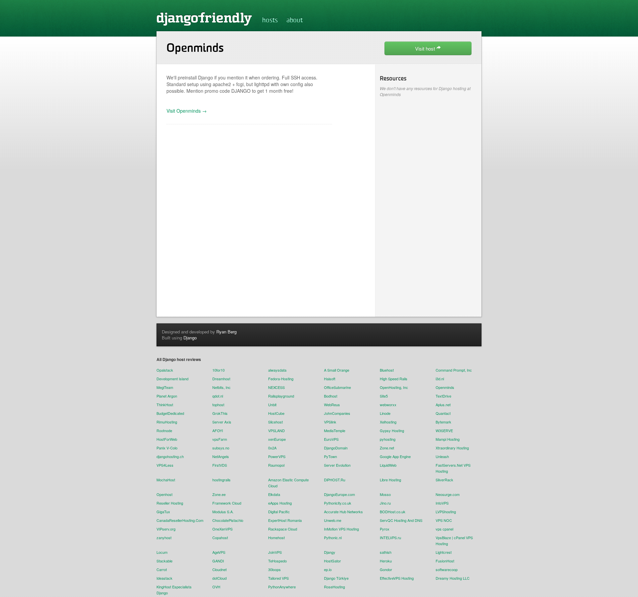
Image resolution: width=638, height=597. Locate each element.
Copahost (220, 537)
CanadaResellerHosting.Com (179, 520)
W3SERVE (444, 430)
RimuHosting (167, 421)
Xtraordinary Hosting (452, 447)
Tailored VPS (278, 578)
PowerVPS (276, 456)
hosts (270, 20)
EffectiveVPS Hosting (397, 578)
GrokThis (220, 413)
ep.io (328, 569)
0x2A (272, 447)
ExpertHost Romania (285, 520)
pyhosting (387, 439)
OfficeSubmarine (337, 387)
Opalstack (165, 370)
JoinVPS (275, 552)
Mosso (385, 494)
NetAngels (220, 456)
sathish (385, 552)
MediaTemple (334, 430)
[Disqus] (249, 217)
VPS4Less (165, 465)
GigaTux (163, 511)
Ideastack (164, 578)
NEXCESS (276, 387)
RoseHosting (334, 586)
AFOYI (217, 430)
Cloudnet (219, 569)
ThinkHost (165, 404)
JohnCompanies (337, 413)
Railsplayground (281, 396)
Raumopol (276, 465)
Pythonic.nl (333, 537)
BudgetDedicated (170, 413)
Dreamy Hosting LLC (453, 578)
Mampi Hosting (448, 439)
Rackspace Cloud (282, 529)
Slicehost (275, 421)
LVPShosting (446, 511)
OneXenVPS (222, 529)
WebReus (332, 404)
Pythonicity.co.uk (337, 503)
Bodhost (330, 396)
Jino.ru (385, 503)
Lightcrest (444, 552)
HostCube (276, 413)
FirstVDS (219, 465)
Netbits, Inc (221, 387)
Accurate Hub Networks (343, 511)
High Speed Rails (393, 378)
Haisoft (329, 378)
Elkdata (274, 494)
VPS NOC (444, 520)
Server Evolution (337, 465)
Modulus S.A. (223, 511)
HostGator (332, 560)
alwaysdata (277, 370)
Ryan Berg (226, 331)
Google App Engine (395, 456)
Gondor (386, 569)
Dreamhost (221, 378)
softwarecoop (447, 569)
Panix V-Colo (167, 447)
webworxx (388, 404)
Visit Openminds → (186, 110)
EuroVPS (331, 439)
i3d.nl (440, 378)
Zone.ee (219, 494)
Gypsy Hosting (392, 430)
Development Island (172, 378)
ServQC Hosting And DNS (401, 520)
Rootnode (164, 430)
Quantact (443, 413)
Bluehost (387, 370)
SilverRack (444, 479)
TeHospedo (277, 560)
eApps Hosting (280, 503)
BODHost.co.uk (392, 511)
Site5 (384, 396)
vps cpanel (444, 529)
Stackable (164, 560)
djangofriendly (204, 19)
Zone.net (387, 447)
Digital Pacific (279, 511)
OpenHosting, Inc (394, 387)
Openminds (445, 387)
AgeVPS (218, 552)
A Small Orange (336, 370)
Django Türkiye (336, 578)
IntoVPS (442, 503)
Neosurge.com (448, 494)
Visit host (425, 48)
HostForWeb (167, 439)
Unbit (272, 404)
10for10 (218, 370)
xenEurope (277, 439)
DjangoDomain (336, 447)
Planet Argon (167, 396)
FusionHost (445, 560)
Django (190, 337)
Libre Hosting (390, 479)
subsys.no (220, 447)
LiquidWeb (388, 465)
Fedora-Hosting (280, 378)
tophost (218, 404)
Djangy (329, 552)
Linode (385, 413)
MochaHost (166, 479)
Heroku (386, 560)
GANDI (218, 560)
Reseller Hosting (170, 503)
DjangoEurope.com (339, 494)
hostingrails (221, 479)
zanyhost (164, 537)
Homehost (276, 537)
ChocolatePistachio (227, 520)
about (294, 20)
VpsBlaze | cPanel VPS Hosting (454, 540)
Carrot (162, 569)
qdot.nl (217, 396)
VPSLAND (276, 430)
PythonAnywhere (282, 586)
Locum (162, 552)
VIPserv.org (166, 529)
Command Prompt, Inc (454, 370)
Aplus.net (443, 404)
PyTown (330, 456)
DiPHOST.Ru (334, 479)
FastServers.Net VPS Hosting (453, 468)
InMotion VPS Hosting (341, 529)
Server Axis (221, 421)
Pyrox (384, 529)
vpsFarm (219, 439)
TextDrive (443, 396)
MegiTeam (165, 387)
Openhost (164, 494)
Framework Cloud (226, 503)
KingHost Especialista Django (174, 589)
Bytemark (443, 421)
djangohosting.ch (170, 456)
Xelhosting (388, 421)
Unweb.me (332, 520)
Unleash (442, 456)
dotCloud (219, 578)
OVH (216, 586)
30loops (274, 569)
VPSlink (330, 421)
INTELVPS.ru (390, 537)
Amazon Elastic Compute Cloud (288, 482)
